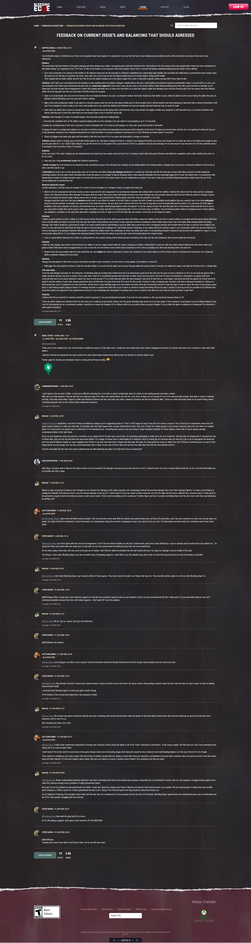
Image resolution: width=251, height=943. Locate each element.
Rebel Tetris (47, 336)
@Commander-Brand (50, 518)
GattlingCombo (49, 511)
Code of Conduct (124, 909)
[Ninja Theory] (204, 902)
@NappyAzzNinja (49, 343)
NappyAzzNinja (48, 48)
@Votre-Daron (48, 576)
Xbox (204, 916)
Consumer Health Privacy (161, 909)
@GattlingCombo (49, 683)
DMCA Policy (141, 909)
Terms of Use (107, 909)
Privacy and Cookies (89, 909)
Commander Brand (50, 386)
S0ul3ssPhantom (49, 461)
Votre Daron (47, 536)
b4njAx (45, 416)
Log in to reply (45, 322)
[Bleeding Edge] (42, 8)
